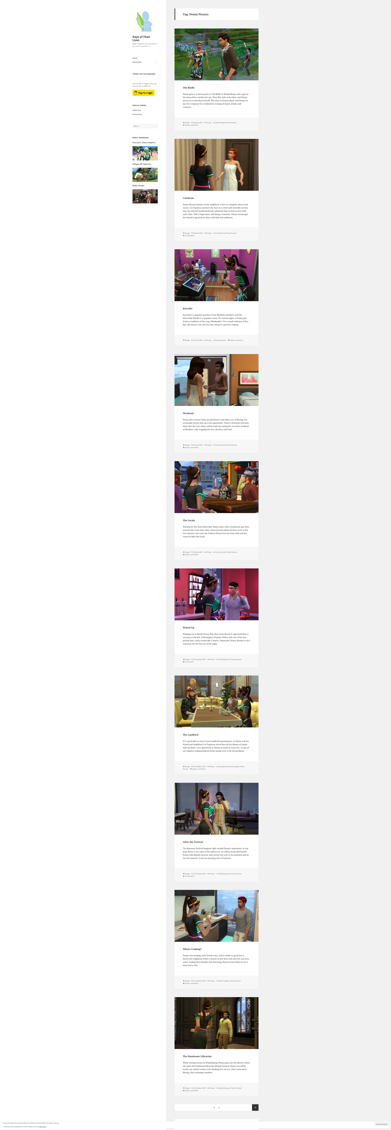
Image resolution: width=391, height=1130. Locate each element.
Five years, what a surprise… (144, 142)
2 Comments (189, 235)
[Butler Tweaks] (145, 197)
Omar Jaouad (220, 445)
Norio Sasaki (234, 766)
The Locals (189, 520)
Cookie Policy (42, 1127)
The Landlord (190, 734)
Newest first (137, 114)
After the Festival (193, 841)
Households (137, 62)
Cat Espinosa (220, 233)
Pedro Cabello (223, 981)
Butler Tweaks (138, 185)
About (134, 58)
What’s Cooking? (192, 949)
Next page (255, 1107)
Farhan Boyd (220, 122)
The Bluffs (189, 87)
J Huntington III (224, 659)
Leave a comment (191, 125)
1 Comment (189, 662)
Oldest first (136, 110)
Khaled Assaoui (224, 874)
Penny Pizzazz (231, 122)
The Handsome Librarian (197, 1056)
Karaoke (187, 308)
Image (187, 122)
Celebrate (188, 198)
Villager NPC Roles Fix (141, 164)
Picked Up (188, 627)
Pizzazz (209, 122)
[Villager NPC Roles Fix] (145, 176)
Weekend (188, 413)
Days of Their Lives (141, 38)
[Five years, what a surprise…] (145, 154)
